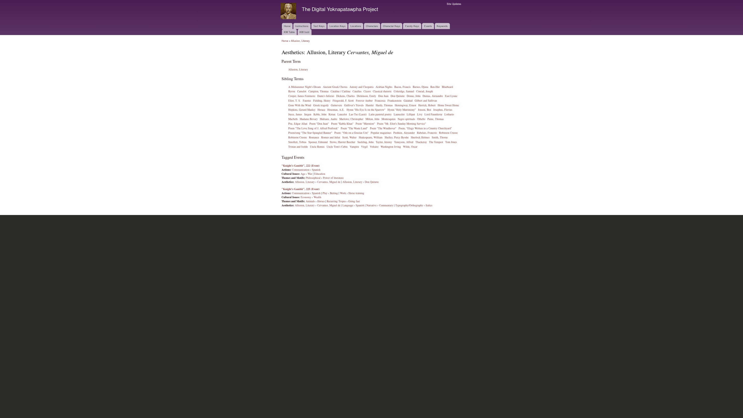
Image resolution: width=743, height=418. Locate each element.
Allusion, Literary (300, 41)
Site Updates (454, 4)
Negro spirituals (406, 119)
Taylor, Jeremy (384, 142)
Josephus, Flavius (442, 109)
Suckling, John (365, 142)
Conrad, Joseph (424, 91)
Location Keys (338, 26)
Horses (321, 201)
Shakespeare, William (371, 137)
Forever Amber (364, 100)
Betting (334, 193)
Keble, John (319, 114)
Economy (306, 197)
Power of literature (333, 178)
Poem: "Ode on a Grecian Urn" (351, 132)
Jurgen (307, 114)
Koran (332, 114)
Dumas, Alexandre (433, 96)
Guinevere (336, 105)
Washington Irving (391, 146)
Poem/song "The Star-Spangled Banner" (310, 132)
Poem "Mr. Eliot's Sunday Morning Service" (401, 123)
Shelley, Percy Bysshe (397, 137)
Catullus (357, 91)
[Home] (289, 11)
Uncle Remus (317, 146)
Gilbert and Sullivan (426, 100)
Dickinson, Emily (366, 96)
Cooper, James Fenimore (301, 96)
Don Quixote (398, 96)
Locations (355, 26)
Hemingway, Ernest (405, 105)
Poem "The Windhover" (383, 128)
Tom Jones (451, 142)
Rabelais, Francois (427, 132)
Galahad (408, 100)
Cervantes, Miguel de (328, 182)
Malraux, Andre (328, 119)
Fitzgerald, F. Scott (343, 100)
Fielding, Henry (321, 100)
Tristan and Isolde (298, 146)
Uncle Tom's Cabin (337, 146)
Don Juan (383, 96)
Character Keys (391, 26)
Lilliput (411, 114)
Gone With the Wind (299, 105)
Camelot (301, 91)
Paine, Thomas (435, 119)
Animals (310, 201)
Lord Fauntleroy (433, 114)
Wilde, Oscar (410, 146)
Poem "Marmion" (365, 123)
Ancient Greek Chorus (335, 87)
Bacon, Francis (402, 87)
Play (325, 193)
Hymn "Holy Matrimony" (402, 109)
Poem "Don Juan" (319, 123)
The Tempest (436, 142)
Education (319, 174)
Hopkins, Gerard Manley (301, 109)
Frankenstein (394, 100)
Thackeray (421, 142)
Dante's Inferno (325, 96)
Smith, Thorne (440, 137)
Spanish (316, 169)
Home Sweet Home (448, 105)
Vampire (354, 146)
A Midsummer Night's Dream (304, 87)
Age (303, 174)
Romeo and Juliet (330, 137)
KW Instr (304, 32)
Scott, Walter (349, 137)
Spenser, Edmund (318, 142)
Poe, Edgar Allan (297, 123)
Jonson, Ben (424, 109)
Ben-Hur (435, 87)
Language (347, 205)
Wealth (317, 197)
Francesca (380, 100)
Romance (314, 137)
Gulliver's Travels (354, 105)
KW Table (289, 32)
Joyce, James (295, 114)
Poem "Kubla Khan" (342, 123)
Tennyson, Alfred (403, 142)
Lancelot (342, 114)
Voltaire (374, 146)
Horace (321, 109)
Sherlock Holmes (420, 137)
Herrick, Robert (427, 105)
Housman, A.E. (335, 109)
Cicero (367, 91)
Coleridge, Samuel (404, 91)
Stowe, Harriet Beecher (342, 142)
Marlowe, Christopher (351, 119)
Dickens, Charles (345, 96)
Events (428, 26)
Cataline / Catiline (340, 91)
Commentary (386, 205)
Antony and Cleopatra (361, 87)
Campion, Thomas (318, 91)
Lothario (449, 114)
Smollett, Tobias (297, 142)
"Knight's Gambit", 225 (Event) (301, 189)
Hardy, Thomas (384, 105)
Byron (291, 91)
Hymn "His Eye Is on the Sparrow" (366, 109)
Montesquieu (388, 119)
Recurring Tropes (336, 201)
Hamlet (370, 105)
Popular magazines (381, 132)
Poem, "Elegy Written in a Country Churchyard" (425, 128)
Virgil (364, 146)
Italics (429, 205)
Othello (421, 119)
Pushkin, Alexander (404, 132)
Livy (419, 114)
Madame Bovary (309, 119)
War (310, 174)
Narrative (371, 205)
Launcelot (399, 114)
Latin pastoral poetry (380, 114)
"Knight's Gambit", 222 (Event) (301, 166)
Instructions (301, 26)
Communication (300, 169)
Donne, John (413, 96)
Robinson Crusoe (448, 132)
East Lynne (451, 96)
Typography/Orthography (409, 205)
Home (287, 26)
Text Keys (319, 26)
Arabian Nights (384, 87)
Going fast (354, 201)
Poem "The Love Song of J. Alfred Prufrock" (313, 128)
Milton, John (372, 119)
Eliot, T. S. (294, 100)
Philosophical (313, 178)
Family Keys (412, 26)
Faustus (307, 100)
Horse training (356, 193)
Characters (372, 26)
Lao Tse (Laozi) (358, 114)
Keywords (442, 26)
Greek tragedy (321, 105)
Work (343, 193)
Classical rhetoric (382, 91)
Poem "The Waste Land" (354, 128)
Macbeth (293, 119)
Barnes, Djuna (420, 87)
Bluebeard (447, 87)
